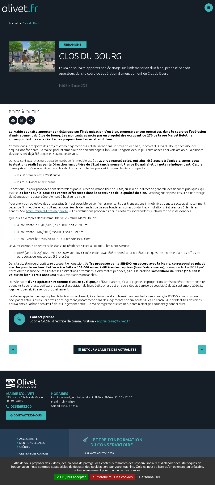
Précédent (13, 349)
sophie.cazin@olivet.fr (113, 321)
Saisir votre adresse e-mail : (99, 452)
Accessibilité (28, 438)
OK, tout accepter (72, 477)
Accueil (13, 23)
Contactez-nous (27, 415)
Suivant (202, 349)
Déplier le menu (209, 7)
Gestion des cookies (34, 453)
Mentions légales (32, 442)
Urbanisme (72, 44)
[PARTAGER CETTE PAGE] (30, 120)
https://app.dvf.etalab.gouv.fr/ (47, 211)
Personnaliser (149, 477)
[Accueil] (20, 8)
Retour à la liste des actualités (109, 349)
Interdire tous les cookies (114, 477)
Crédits (24, 446)
